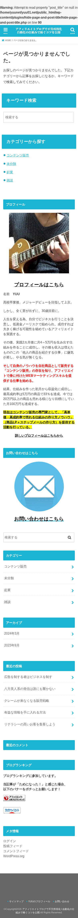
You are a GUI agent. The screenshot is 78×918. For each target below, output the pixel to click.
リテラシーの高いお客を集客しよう (29, 724)
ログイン (9, 841)
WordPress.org (13, 856)
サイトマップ (16, 901)
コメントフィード (16, 851)
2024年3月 (12, 633)
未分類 (11, 164)
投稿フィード (12, 846)
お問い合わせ (62, 901)
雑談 (10, 180)
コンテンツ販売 (18, 155)
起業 (10, 172)
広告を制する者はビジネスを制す (28, 677)
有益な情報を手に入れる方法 (25, 712)
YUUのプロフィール (39, 901)
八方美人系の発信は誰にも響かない (29, 688)
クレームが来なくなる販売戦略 (26, 700)
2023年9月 (12, 645)
